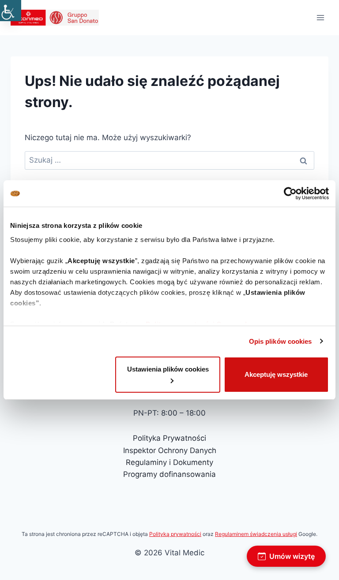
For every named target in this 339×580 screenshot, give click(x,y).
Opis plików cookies (280, 341)
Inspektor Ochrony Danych (169, 450)
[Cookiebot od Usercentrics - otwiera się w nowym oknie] (290, 193)
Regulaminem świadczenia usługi (256, 534)
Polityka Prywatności (169, 438)
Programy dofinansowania (169, 474)
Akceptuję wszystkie (276, 374)
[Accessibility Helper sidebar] (10, 10)
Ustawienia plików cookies (168, 369)
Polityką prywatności (175, 534)
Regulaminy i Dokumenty (169, 462)
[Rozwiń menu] (320, 17)
